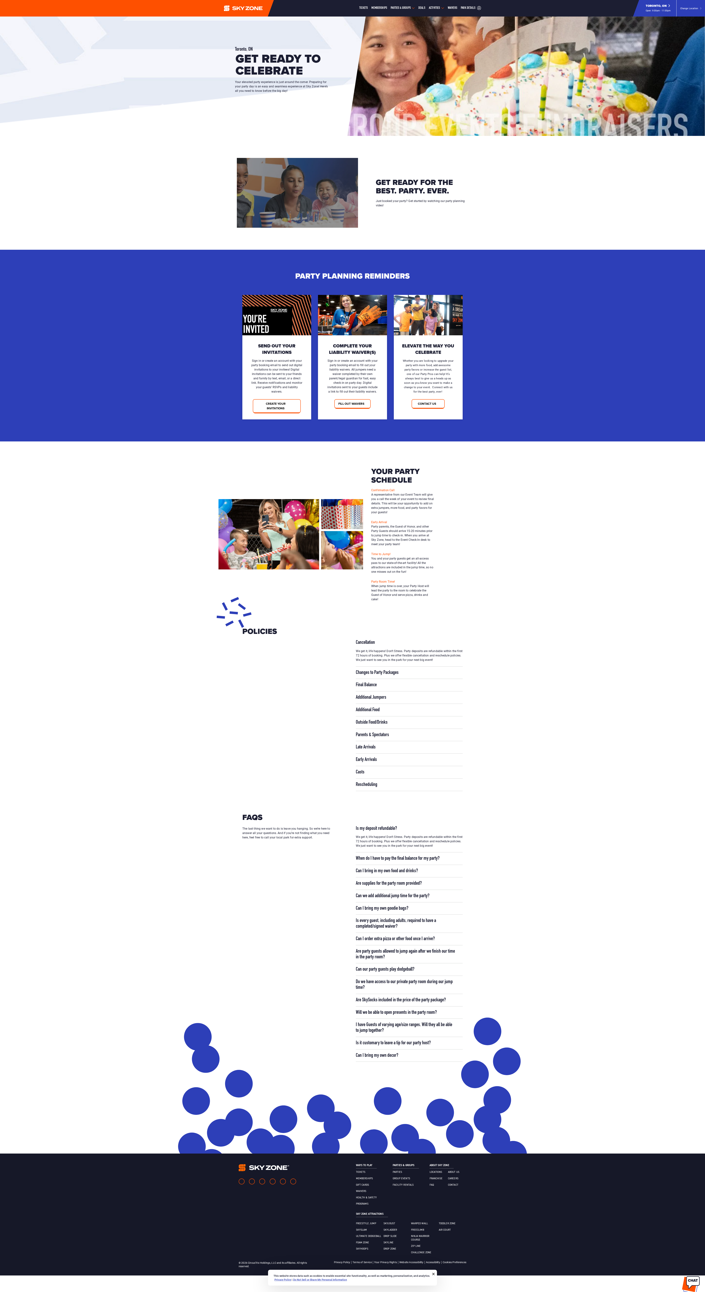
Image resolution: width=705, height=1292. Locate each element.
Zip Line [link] (416, 1246)
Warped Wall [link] (419, 1223)
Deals (421, 8)
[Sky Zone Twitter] (262, 1181)
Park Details (468, 8)
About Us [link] (453, 1172)
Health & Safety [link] (366, 1197)
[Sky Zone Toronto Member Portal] (479, 8)
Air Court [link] (445, 1230)
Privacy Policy (342, 1262)
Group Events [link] (401, 1178)
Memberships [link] (364, 1178)
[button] (658, 8)
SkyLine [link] (388, 1242)
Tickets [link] (361, 1172)
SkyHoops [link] (362, 1249)
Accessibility (433, 1262)
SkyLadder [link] (390, 1230)
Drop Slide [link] (390, 1236)
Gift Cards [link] (362, 1185)
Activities (434, 8)
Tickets (363, 8)
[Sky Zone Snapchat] (283, 1181)
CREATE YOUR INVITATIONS (275, 406)
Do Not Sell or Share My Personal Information (320, 1279)
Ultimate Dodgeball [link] (368, 1236)
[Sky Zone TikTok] (293, 1181)
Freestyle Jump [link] (366, 1223)
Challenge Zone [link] (421, 1252)
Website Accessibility (411, 1262)
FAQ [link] (432, 1185)
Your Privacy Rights (385, 1262)
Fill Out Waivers (351, 404)
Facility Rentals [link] (403, 1185)
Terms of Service (362, 1262)
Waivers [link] (361, 1191)
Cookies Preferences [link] (454, 1262)
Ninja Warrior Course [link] (420, 1238)
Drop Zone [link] (390, 1249)
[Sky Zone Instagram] (252, 1181)
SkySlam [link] (361, 1230)
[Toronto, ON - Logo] (250, 8)
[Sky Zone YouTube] (273, 1181)
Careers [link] (453, 1178)
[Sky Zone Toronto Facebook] (242, 1181)
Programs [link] (362, 1204)
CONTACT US (427, 404)
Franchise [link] (436, 1178)
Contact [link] (453, 1185)
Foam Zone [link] (362, 1242)
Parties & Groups (401, 8)
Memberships (379, 8)
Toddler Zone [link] (447, 1223)
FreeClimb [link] (417, 1230)
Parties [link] (397, 1172)
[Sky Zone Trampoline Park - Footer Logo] (264, 1167)
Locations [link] (436, 1172)
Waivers (452, 8)
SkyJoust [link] (389, 1223)
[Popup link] (297, 193)
